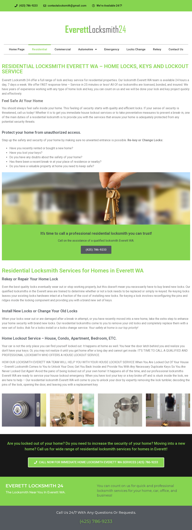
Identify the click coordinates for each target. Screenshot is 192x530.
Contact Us (176, 49)
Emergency (111, 49)
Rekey (157, 49)
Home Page (17, 49)
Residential (39, 49)
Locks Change (136, 49)
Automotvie (85, 49)
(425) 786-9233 (96, 249)
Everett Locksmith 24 (34, 485)
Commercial (63, 49)
